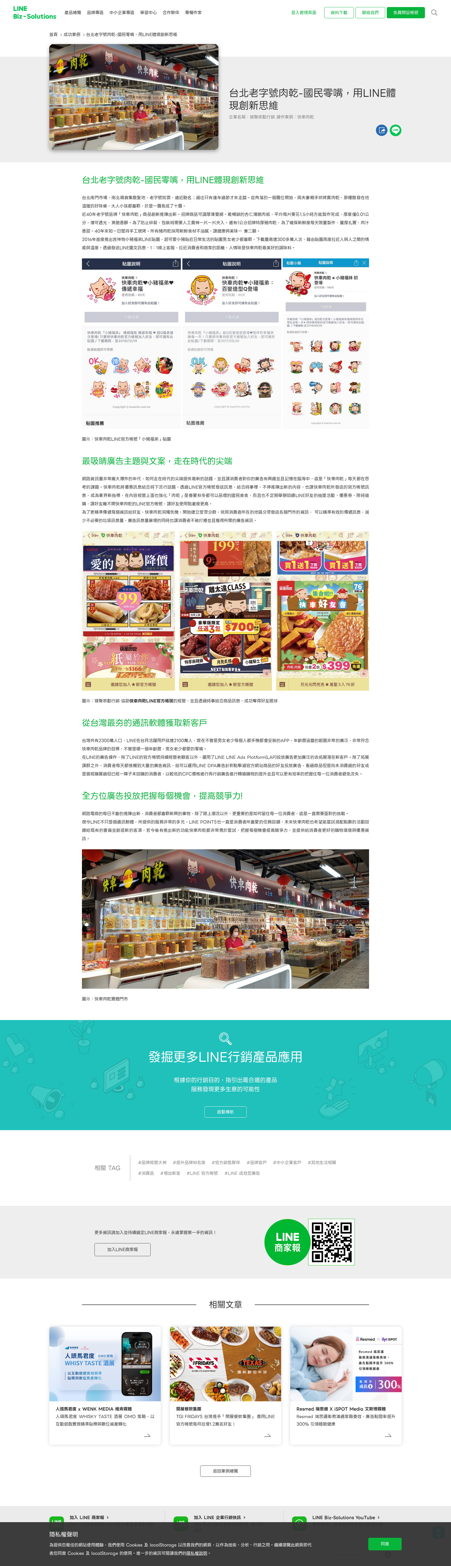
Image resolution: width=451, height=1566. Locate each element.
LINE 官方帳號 (204, 1173)
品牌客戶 (258, 1162)
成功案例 (72, 34)
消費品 (147, 1173)
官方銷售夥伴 (227, 1162)
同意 (385, 1544)
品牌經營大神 (154, 1162)
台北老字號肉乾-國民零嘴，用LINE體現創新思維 (131, 34)
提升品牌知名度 (190, 1162)
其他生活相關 (323, 1162)
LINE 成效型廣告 (244, 1173)
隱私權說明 (196, 1553)
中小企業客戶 (288, 1162)
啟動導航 (225, 1112)
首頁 (53, 34)
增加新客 (172, 1173)
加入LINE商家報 (122, 1249)
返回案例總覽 (225, 1471)
